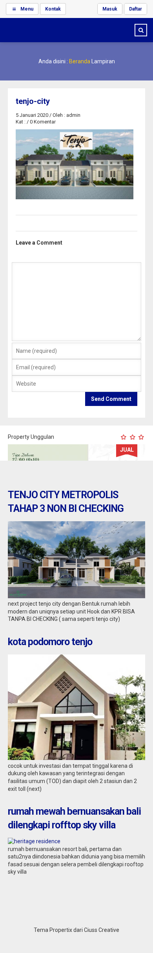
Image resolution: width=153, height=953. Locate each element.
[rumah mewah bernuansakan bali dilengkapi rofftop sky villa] (34, 841)
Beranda (79, 61)
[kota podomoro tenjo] (76, 758)
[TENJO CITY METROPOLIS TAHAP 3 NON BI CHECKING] (76, 596)
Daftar (135, 9)
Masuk (109, 9)
